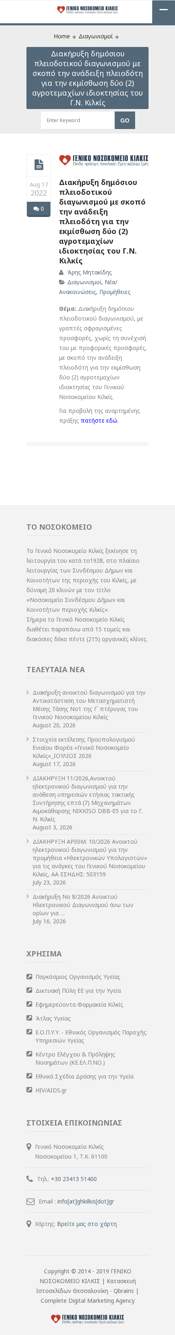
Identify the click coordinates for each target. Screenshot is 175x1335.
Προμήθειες (115, 292)
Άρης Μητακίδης (89, 272)
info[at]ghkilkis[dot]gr (85, 1201)
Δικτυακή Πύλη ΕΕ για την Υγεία (78, 990)
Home (62, 36)
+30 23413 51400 (74, 1179)
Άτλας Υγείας (53, 1018)
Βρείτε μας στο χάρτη (87, 1224)
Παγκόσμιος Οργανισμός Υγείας (77, 977)
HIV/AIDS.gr (51, 1090)
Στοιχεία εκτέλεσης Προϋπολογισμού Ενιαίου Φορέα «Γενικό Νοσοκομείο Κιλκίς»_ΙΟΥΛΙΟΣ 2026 (84, 747)
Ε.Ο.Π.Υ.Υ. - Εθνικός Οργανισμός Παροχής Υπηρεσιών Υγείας (91, 1036)
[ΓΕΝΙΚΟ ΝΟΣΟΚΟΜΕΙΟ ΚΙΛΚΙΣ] (87, 10)
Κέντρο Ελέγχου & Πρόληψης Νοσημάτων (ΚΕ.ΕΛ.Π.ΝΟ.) (75, 1058)
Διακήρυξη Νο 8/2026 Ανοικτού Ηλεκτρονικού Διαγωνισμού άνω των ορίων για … (83, 905)
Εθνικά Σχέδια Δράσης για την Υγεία (84, 1076)
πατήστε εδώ (99, 420)
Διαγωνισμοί (96, 36)
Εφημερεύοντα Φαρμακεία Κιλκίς (79, 1004)
